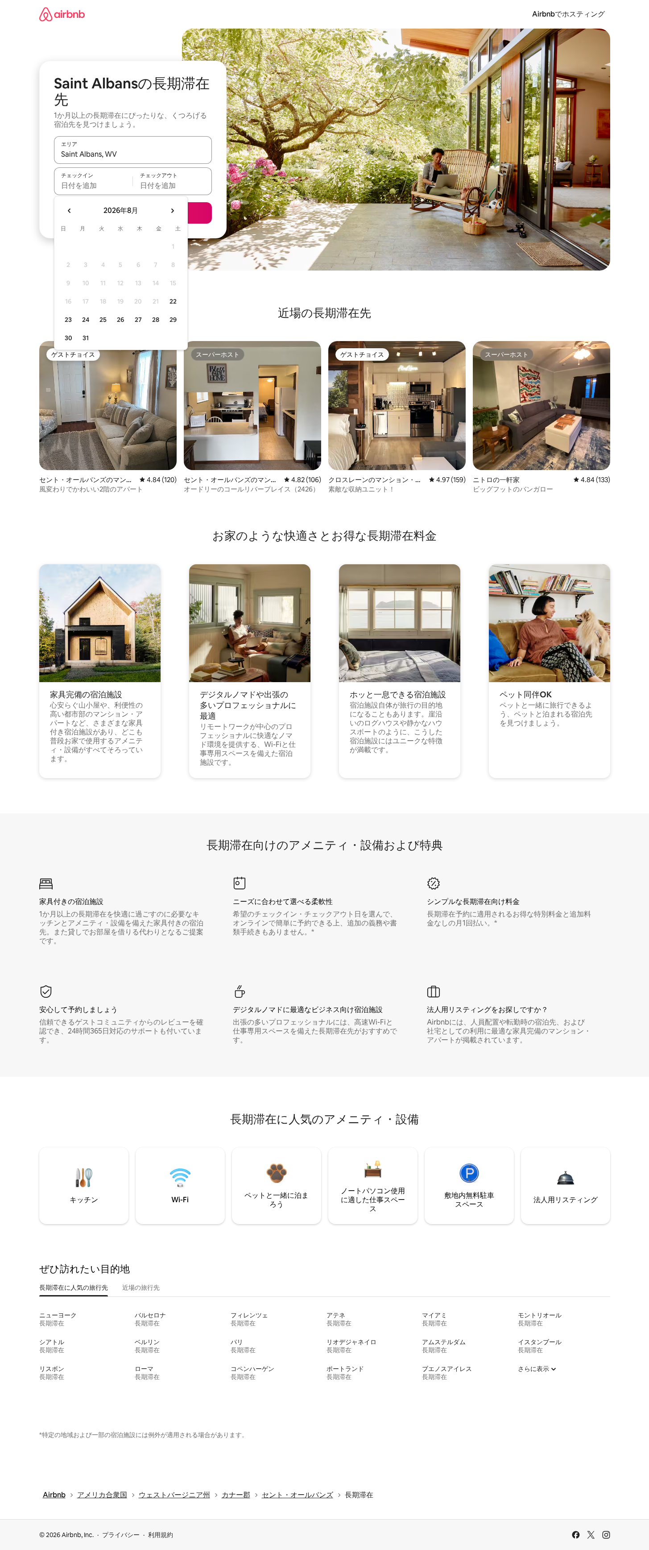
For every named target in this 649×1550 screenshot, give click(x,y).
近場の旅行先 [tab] (141, 1287)
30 (68, 338)
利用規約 (160, 1535)
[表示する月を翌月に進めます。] (172, 210)
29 (173, 320)
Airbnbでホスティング (568, 14)
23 (68, 320)
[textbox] (93, 185)
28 (155, 320)
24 (85, 320)
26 (120, 320)
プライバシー (121, 1535)
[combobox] (133, 154)
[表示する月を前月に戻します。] (69, 210)
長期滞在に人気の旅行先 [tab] (73, 1287)
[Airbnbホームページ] (62, 14)
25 (103, 320)
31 (86, 338)
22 (173, 301)
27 (138, 320)
